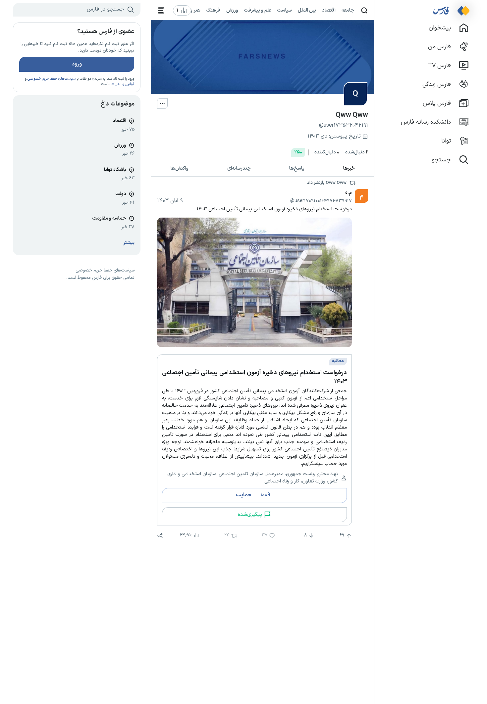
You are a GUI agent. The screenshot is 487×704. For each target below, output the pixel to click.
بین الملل (307, 10)
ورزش (232, 10)
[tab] (349, 168)
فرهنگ (213, 10)
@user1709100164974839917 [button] (321, 200)
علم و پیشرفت (257, 10)
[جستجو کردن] (364, 10)
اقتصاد (329, 10)
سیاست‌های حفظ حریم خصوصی (51, 79)
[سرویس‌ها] (161, 10)
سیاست (284, 10)
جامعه (348, 10)
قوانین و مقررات (122, 84)
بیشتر (129, 242)
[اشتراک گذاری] (160, 536)
